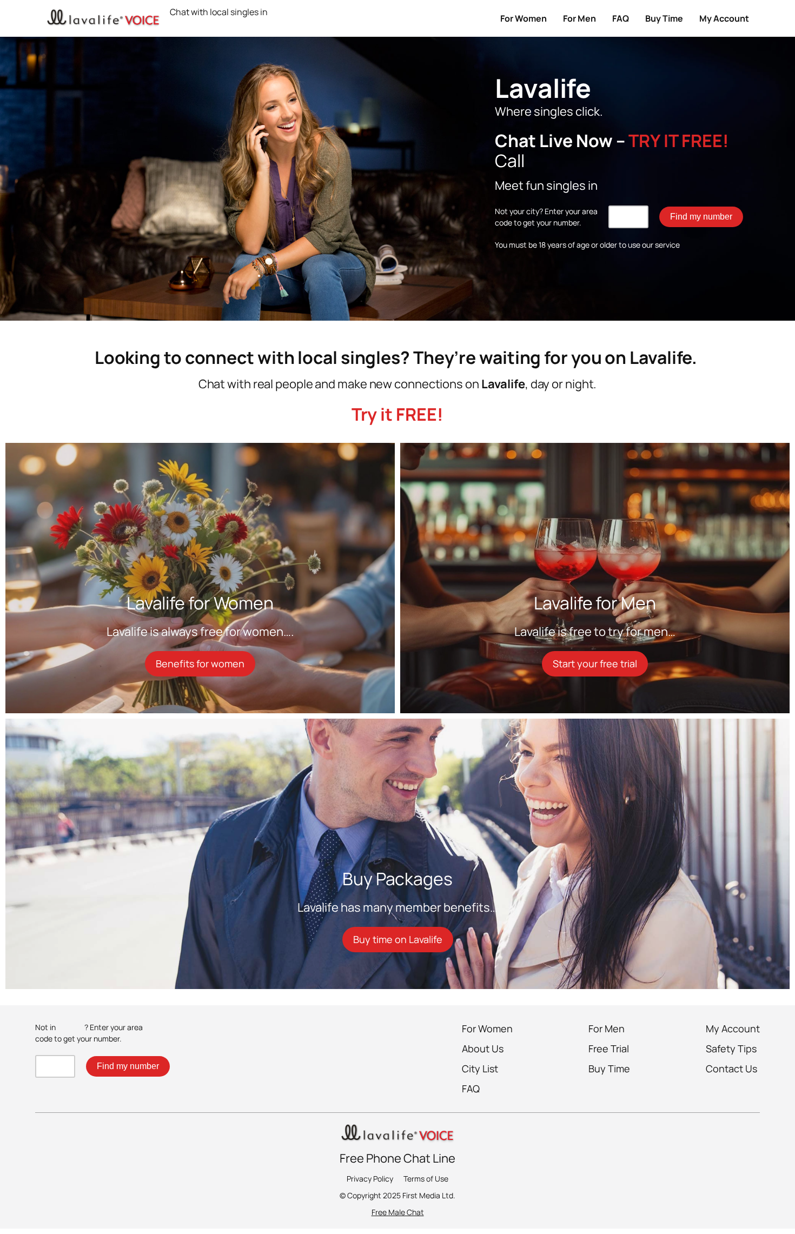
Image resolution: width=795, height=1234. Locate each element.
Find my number (701, 216)
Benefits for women (200, 663)
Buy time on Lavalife (397, 939)
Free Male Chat (398, 1212)
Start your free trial (595, 663)
